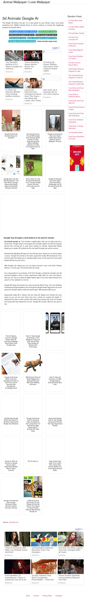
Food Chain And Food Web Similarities (76, 89)
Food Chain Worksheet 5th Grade (76, 137)
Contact (36, 596)
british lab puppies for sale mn (46, 35)
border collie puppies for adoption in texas (42, 38)
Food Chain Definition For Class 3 (76, 57)
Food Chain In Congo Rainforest (76, 127)
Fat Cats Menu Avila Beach (75, 21)
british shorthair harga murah (47, 41)
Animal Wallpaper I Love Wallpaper (26, 2)
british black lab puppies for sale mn (22, 35)
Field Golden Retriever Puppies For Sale (76, 70)
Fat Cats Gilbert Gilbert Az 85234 (76, 28)
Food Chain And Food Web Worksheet (76, 114)
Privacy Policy (47, 596)
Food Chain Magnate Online (76, 51)
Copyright (58, 596)
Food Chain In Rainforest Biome (74, 95)
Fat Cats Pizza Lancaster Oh (73, 38)
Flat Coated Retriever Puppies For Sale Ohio (76, 83)
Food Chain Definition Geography (76, 121)
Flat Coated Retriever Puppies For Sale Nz (76, 76)
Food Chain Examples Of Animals (76, 44)
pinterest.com (13, 522)
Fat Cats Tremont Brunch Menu (74, 64)
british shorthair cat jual (18, 38)
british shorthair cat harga (47, 32)
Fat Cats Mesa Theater (76, 33)
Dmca (28, 596)
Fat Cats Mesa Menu (76, 132)
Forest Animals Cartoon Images (77, 108)
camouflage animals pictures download (22, 41)
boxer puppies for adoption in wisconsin (23, 32)
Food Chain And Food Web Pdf (76, 102)
